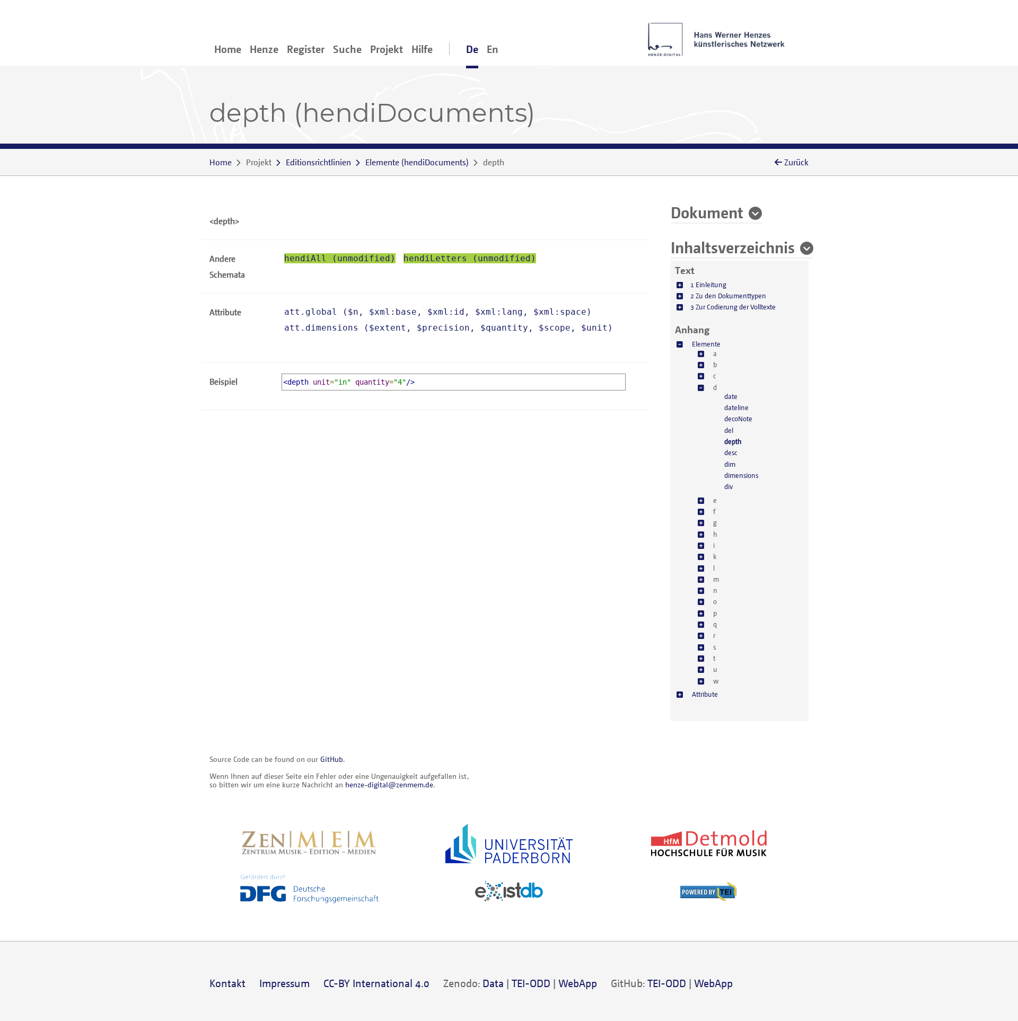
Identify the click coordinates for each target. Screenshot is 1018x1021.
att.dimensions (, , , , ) (448, 328)
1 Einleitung (708, 284)
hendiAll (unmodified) (340, 258)
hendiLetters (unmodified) (469, 258)
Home (227, 49)
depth (733, 441)
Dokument (707, 212)
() (417, 162)
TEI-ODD (531, 983)
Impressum (284, 983)
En (492, 49)
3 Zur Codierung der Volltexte (733, 307)
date (731, 396)
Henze (264, 49)
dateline (736, 407)
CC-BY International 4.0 (376, 983)
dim (729, 464)
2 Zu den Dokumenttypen (728, 295)
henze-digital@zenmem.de (389, 784)
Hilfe (422, 49)
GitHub (331, 758)
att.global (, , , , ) (438, 312)
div (728, 486)
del (728, 430)
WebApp (577, 983)
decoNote (738, 418)
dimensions (741, 475)
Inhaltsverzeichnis (733, 247)
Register (305, 49)
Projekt (386, 49)
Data (493, 983)
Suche (347, 49)
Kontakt (227, 983)
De (472, 49)
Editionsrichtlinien (318, 162)
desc (730, 452)
